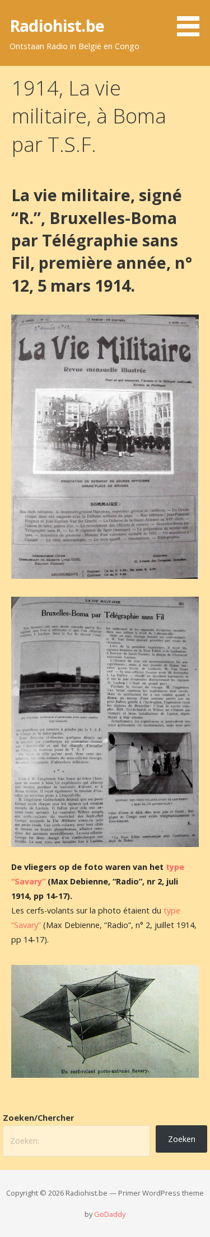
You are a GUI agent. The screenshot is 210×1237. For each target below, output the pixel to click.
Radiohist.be (57, 25)
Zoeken (181, 1139)
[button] (192, 20)
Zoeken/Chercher (38, 1117)
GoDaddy (109, 1214)
